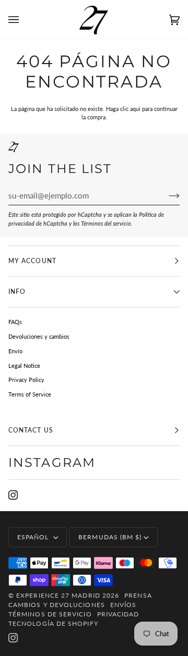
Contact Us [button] (30, 430)
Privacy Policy (26, 379)
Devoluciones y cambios (38, 336)
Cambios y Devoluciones (56, 605)
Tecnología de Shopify (53, 623)
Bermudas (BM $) (110, 537)
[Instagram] (13, 495)
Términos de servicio (50, 614)
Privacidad (118, 614)
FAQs (15, 321)
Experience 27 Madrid (58, 595)
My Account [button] (32, 261)
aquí (135, 108)
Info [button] (17, 291)
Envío (15, 351)
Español (34, 537)
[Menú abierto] (24, 20)
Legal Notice (24, 365)
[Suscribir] (166, 195)
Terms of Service (29, 394)
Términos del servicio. (107, 223)
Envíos (123, 605)
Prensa (137, 595)
